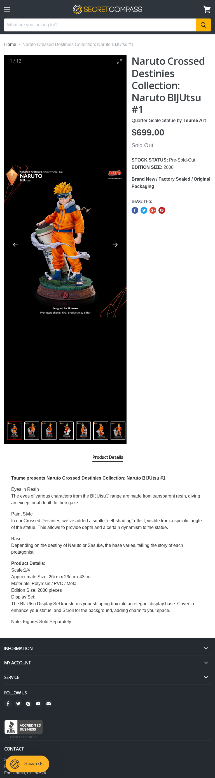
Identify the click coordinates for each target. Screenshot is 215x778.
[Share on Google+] (152, 210)
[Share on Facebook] (135, 210)
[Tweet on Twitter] (144, 210)
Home (10, 44)
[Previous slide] (16, 244)
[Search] (203, 25)
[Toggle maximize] (120, 61)
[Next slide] (115, 244)
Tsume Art (194, 120)
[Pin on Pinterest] (161, 210)
